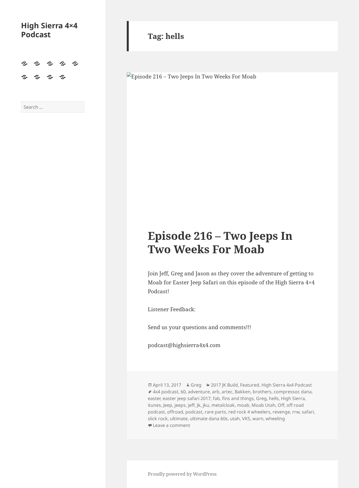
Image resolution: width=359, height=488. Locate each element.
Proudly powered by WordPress (182, 474)
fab (216, 398)
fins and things (238, 398)
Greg (196, 385)
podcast (193, 412)
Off (281, 405)
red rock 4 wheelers (249, 412)
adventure (199, 392)
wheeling (275, 418)
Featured (249, 385)
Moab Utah (263, 405)
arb (215, 392)
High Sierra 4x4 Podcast (286, 385)
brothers (262, 392)
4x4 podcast (165, 392)
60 (183, 392)
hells (274, 398)
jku (206, 405)
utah (235, 418)
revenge (281, 412)
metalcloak (223, 405)
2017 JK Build (224, 385)
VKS (246, 418)
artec (227, 392)
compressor (286, 392)
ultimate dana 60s (209, 418)
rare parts (215, 412)
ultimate (179, 418)
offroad (175, 412)
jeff (191, 405)
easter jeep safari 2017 (187, 398)
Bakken (242, 392)
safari (308, 412)
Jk (199, 405)
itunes (154, 405)
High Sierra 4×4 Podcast (49, 29)
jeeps (180, 405)
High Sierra (293, 398)
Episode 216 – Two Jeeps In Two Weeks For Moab (220, 242)
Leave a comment (171, 425)
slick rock (158, 418)
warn (257, 418)
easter (154, 398)
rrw (296, 412)
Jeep (167, 405)
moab (243, 405)
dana (306, 392)
